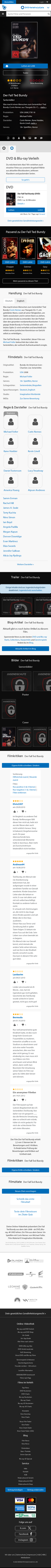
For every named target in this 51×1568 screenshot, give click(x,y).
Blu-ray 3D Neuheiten (25, 1403)
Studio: (6, 394)
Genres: (6, 127)
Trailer (25, 73)
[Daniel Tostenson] (11, 461)
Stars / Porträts (25, 1451)
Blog (31, 642)
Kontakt (25, 1471)
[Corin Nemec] (35, 422)
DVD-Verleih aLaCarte (34, 7)
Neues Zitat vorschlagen (25, 1191)
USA (22, 112)
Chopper (10, 266)
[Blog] (24, 137)
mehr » (43, 107)
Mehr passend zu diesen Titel (25, 281)
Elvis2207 (18, 804)
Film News (25, 1441)
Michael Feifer (26, 116)
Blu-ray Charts (25, 1400)
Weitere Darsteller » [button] (25, 564)
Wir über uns (10, 1554)
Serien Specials (25, 1454)
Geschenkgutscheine (25, 1363)
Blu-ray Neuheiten (25, 1397)
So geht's (25, 179)
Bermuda (18, 1017)
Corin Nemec (25, 120)
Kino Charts (26, 1417)
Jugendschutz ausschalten (30, 590)
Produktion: (8, 112)
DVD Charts (25, 1394)
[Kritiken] (36, 137)
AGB (25, 1475)
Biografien (36, 385)
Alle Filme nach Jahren (25, 1341)
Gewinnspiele (41, 639)
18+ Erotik (25, 1335)
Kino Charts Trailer (25, 1428)
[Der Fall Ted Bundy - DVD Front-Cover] (9, 737)
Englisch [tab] (20, 300)
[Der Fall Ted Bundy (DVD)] (11, 199)
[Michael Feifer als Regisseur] (11, 422)
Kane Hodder (37, 120)
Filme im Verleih (25, 1382)
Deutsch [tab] (9, 300)
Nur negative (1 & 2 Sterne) (24, 789)
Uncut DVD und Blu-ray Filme (25, 1355)
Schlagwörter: (9, 385)
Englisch (31, 389)
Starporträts (25, 639)
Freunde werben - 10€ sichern (25, 1366)
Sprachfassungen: (11, 389)
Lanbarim (18, 974)
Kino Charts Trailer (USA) (25, 1431)
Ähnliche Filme (10, 273)
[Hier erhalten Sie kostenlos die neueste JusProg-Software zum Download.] (25, 1515)
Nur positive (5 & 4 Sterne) (24, 787)
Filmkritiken (25, 1448)
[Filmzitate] (42, 137)
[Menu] (3, 14)
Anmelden (9, 2)
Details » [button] (21, 203)
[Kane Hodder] (11, 441)
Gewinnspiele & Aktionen (26, 1360)
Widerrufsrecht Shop (25, 1484)
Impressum (31, 1554)
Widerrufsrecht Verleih (25, 1478)
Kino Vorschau (25, 1414)
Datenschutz (21, 1554)
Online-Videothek (25, 1323)
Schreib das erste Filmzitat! (25, 1200)
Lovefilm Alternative (25, 1370)
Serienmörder (26, 385)
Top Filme (25, 1388)
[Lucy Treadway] (35, 461)
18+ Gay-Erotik (25, 1338)
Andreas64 (18, 864)
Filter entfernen (19, 792)
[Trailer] (14, 137)
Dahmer (27, 266)
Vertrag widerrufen (35, 1489)
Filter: (15, 783)
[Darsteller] (19, 137)
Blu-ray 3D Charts (25, 1406)
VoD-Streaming (25, 1352)
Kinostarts (25, 1411)
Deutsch (23, 389)
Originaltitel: (8, 365)
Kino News (25, 1444)
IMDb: (5, 398)
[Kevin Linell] (35, 441)
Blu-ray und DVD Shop (25, 1332)
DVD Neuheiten (25, 1391)
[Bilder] (30, 137)
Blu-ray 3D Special (25, 1459)
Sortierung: (17, 774)
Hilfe (25, 1468)
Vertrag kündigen (15, 1489)
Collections (15, 639)
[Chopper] (10, 248)
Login (41, 2)
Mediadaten (25, 1557)
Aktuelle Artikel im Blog (25, 648)
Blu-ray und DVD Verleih (25, 1329)
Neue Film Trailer (25, 1421)
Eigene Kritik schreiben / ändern (25, 765)
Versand (42, 214)
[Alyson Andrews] (35, 480)
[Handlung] (8, 137)
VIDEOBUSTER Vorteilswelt (25, 1375)
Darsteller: (7, 120)
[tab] (4, 148)
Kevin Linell (25, 123)
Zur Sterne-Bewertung (29, 398)
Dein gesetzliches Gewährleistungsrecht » (26, 220)
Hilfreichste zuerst (20, 777)
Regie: (5, 116)
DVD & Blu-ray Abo (25, 1346)
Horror (35, 127)
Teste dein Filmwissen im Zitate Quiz (25, 1213)
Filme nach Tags (25, 1378)
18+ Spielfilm (25, 127)
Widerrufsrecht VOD (25, 1481)
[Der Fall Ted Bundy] (24, 40)
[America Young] (11, 480)
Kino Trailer (25, 1425)
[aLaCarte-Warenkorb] (47, 2)
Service (25, 1463)
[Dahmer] (27, 248)
